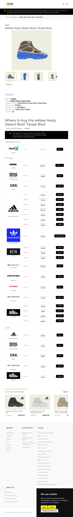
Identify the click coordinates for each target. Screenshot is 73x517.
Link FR (60, 194)
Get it (59, 149)
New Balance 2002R (44, 466)
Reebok (8, 445)
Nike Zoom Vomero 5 (44, 451)
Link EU (60, 315)
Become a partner (12, 501)
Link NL (60, 209)
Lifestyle (9, 84)
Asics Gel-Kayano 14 (44, 463)
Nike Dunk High (43, 472)
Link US (60, 366)
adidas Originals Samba (45, 442)
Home (8, 17)
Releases (14, 17)
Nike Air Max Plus (43, 445)
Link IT (60, 219)
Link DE (60, 204)
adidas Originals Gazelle (45, 433)
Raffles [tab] (27, 128)
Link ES (60, 214)
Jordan (8, 448)
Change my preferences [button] (49, 510)
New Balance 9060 (43, 469)
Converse (9, 436)
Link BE (60, 224)
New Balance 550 (43, 457)
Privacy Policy (10, 498)
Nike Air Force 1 (42, 460)
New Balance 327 (43, 481)
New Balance (10, 433)
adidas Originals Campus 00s (47, 484)
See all (65, 392)
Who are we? (10, 495)
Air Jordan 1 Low (43, 478)
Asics (7, 442)
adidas (8, 439)
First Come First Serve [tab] (14, 128)
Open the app (59, 236)
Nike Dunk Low (42, 436)
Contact (8, 492)
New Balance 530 (43, 475)
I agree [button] (44, 507)
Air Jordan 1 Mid (43, 439)
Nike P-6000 (41, 448)
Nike (7, 451)
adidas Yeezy (26, 447)
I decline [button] (52, 507)
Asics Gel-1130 (42, 454)
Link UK (60, 186)
